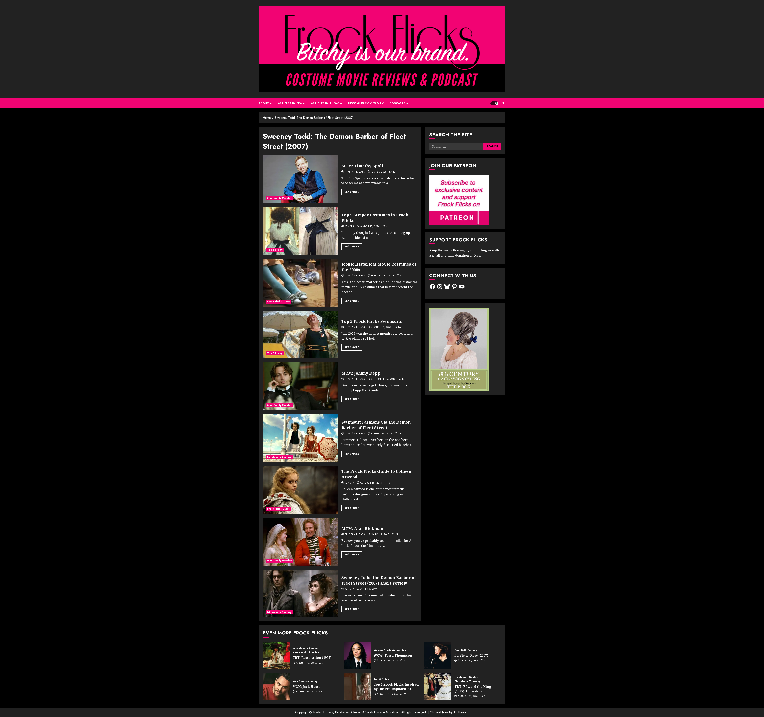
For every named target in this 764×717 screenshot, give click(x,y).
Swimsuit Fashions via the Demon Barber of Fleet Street (376, 424)
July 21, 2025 (379, 172)
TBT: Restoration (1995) (312, 657)
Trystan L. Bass (355, 172)
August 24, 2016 (381, 433)
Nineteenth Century (279, 457)
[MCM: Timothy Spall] (300, 179)
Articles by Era (290, 103)
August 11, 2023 (381, 327)
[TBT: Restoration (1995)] (276, 655)
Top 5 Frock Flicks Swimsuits (371, 321)
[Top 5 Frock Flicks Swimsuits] (300, 334)
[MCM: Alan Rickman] (300, 542)
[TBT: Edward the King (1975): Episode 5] (437, 686)
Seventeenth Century (305, 648)
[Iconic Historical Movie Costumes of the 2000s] (300, 283)
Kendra (349, 226)
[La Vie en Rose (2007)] (437, 655)
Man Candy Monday (279, 198)
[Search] (502, 103)
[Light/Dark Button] (494, 103)
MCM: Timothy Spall (362, 166)
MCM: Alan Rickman (362, 528)
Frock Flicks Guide (278, 301)
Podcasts (397, 103)
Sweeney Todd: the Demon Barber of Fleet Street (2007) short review (378, 580)
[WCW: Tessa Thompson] (357, 655)
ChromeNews (439, 712)
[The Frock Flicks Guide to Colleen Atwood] (300, 490)
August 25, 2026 (468, 660)
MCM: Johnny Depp (360, 373)
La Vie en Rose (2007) (471, 655)
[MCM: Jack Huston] (276, 686)
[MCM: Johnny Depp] (300, 386)
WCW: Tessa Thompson (393, 655)
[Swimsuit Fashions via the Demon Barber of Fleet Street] (300, 438)
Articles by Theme (325, 103)
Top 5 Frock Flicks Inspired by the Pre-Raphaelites (396, 686)
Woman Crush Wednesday (390, 650)
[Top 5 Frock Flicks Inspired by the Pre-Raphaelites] (357, 686)
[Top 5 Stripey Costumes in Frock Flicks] (300, 231)
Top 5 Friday (274, 250)
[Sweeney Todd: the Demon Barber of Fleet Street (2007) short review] (300, 593)
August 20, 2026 (468, 696)
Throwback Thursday (306, 652)
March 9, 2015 (380, 534)
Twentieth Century (465, 650)
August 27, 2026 (306, 663)
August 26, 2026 (387, 660)
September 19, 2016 (383, 379)
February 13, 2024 (382, 275)
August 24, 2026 (306, 691)
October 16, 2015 (371, 483)
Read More (352, 192)
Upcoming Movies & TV (366, 103)
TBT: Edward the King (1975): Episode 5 (472, 688)
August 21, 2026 (387, 694)
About (264, 103)
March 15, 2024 (370, 226)
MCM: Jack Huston (308, 686)
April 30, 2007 (368, 589)
